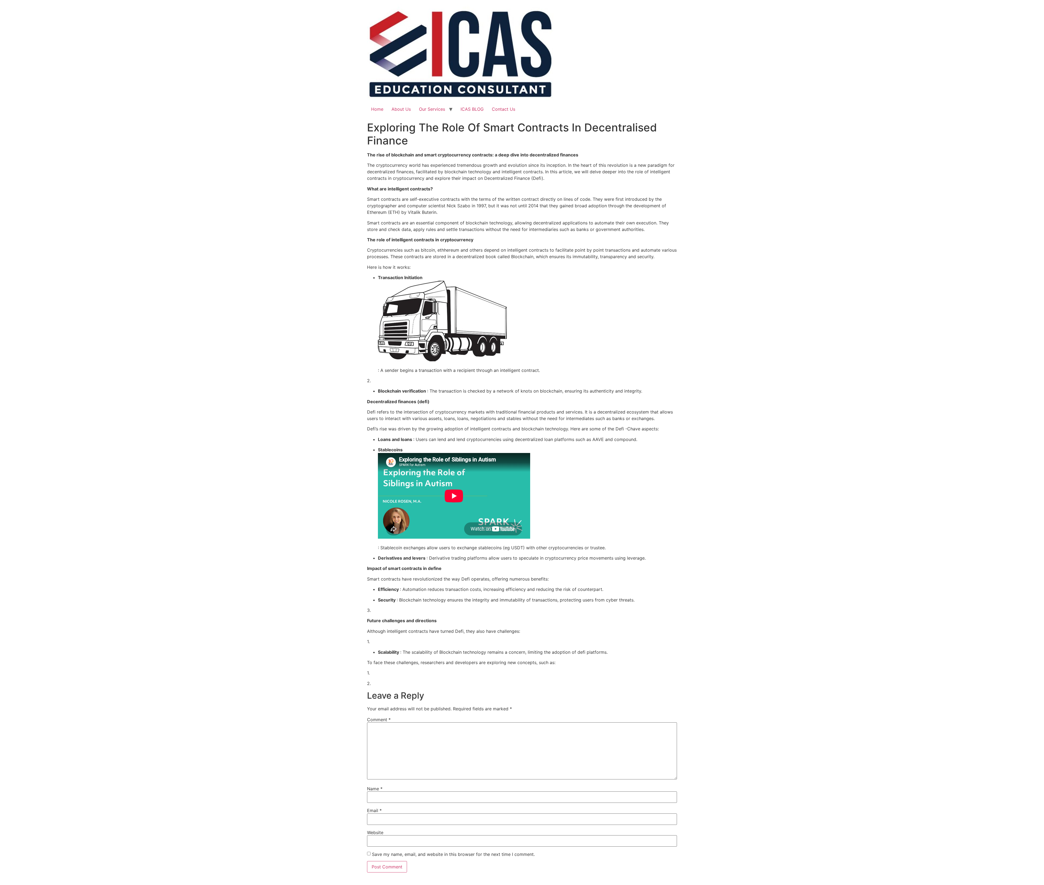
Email (374, 810)
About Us (401, 109)
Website (375, 832)
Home (377, 109)
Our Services (432, 109)
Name (375, 789)
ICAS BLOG (472, 109)
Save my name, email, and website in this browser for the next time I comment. (453, 854)
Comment (379, 719)
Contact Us (503, 109)
